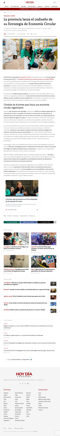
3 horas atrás (7, 337)
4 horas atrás (7, 345)
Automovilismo (7, 397)
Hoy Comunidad (18, 407)
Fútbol (5, 323)
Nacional (28, 395)
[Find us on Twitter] (22, 383)
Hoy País (23, 6)
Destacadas (15, 215)
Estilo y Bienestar (19, 393)
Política (47, 6)
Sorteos (40, 405)
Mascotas (28, 393)
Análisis (40, 6)
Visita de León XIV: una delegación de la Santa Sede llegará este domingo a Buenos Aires (29, 350)
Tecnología (28, 409)
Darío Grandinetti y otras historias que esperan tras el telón (24, 296)
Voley (27, 416)
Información (31, 215)
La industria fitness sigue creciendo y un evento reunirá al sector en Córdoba (42, 248)
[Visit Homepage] (30, 2)
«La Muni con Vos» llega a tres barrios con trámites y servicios (16, 247)
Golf (16, 401)
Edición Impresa (42, 397)
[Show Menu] (4, 2)
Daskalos (35, 431)
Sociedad (28, 403)
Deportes (34, 243)
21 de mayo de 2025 (21, 33)
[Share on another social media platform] (55, 222)
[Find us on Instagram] (25, 383)
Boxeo (5, 405)
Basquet (5, 403)
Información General (19, 420)
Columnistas (6, 409)
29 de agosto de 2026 (8, 250)
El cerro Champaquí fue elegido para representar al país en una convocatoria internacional (30, 343)
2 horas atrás (7, 329)
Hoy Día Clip (18, 412)
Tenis (27, 412)
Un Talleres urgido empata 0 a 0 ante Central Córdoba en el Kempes (23, 335)
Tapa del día (29, 407)
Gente (16, 399)
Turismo (6, 340)
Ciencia (5, 407)
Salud (27, 401)
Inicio (6, 6)
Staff (39, 395)
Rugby (27, 399)
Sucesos (28, 405)
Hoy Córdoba (15, 6)
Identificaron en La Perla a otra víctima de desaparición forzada (16, 270)
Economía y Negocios (9, 418)
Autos (5, 399)
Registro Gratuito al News (44, 399)
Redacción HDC (11, 33)
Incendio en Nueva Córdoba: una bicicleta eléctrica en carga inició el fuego (27, 289)
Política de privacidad (43, 407)
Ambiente (9, 12)
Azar (5, 401)
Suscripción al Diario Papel (44, 401)
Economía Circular (25, 77)
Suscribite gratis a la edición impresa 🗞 (30, 9)
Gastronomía (18, 397)
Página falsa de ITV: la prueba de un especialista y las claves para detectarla (43, 270)
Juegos (39, 403)
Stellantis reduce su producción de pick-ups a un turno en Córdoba (24, 309)
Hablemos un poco (19, 403)
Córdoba (6, 412)
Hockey (16, 405)
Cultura (5, 414)
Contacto (40, 409)
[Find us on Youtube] (28, 383)
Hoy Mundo (31, 6)
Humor (16, 418)
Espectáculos (6, 420)
